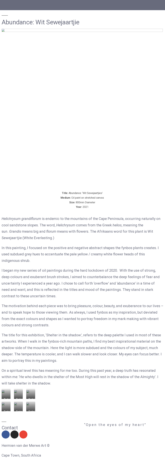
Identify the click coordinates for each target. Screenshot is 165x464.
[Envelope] (23, 434)
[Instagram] (14, 434)
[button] (4, 4)
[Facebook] (6, 434)
